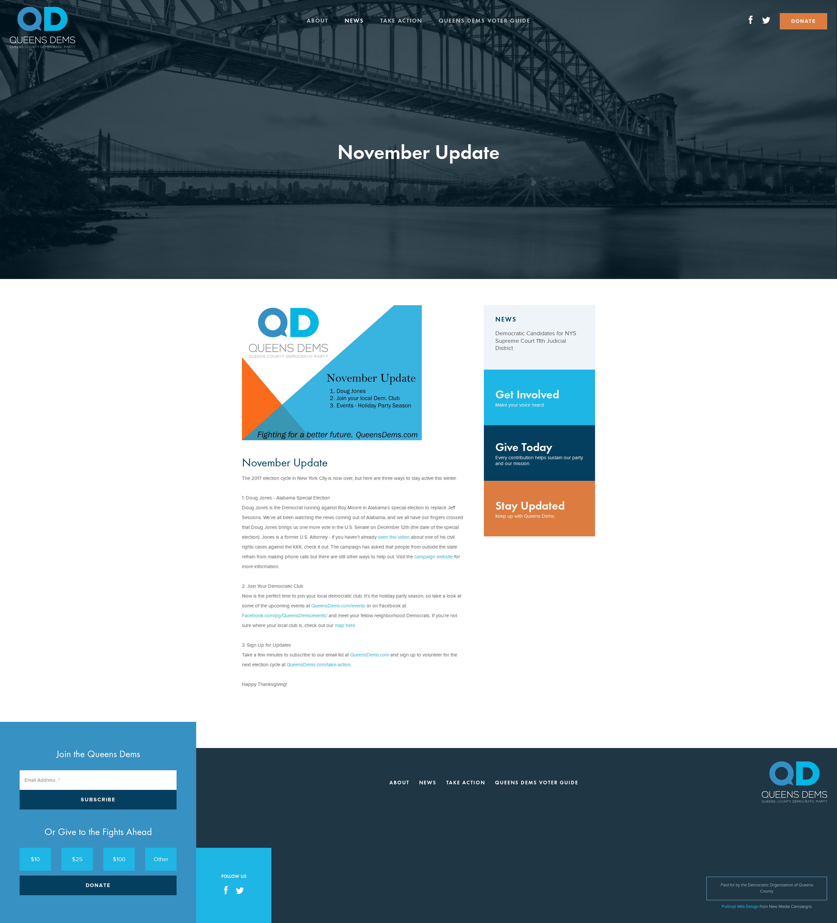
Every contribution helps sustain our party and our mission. (539, 453)
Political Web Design (740, 906)
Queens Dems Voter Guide (484, 20)
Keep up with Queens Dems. (530, 509)
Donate (803, 21)
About (317, 20)
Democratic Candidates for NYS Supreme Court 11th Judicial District (535, 341)
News (354, 20)
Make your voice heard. (527, 398)
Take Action (401, 20)
